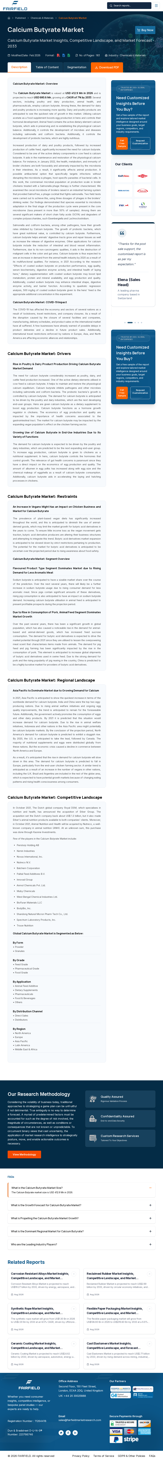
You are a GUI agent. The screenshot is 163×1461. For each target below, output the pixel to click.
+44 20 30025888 (75, 1395)
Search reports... (122, 5)
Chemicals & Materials (42, 18)
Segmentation (76, 67)
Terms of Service (103, 1455)
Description (19, 67)
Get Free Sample (122, 143)
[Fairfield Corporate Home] (29, 1385)
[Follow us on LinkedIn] (75, 1432)
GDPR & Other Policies (131, 1455)
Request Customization (140, 142)
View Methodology (24, 1154)
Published (20, 18)
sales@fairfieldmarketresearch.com (80, 1420)
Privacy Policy (80, 1455)
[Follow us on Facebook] (68, 1432)
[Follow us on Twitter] (61, 1432)
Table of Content (47, 67)
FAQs (152, 1455)
